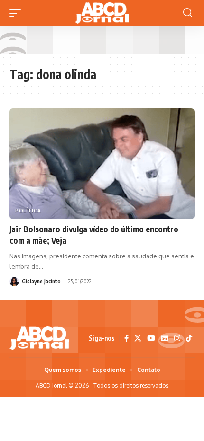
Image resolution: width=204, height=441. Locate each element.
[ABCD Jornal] (102, 13)
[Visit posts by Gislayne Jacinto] (14, 281)
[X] (138, 338)
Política (28, 210)
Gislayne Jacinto (41, 281)
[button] (17, 13)
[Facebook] (126, 338)
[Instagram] (177, 338)
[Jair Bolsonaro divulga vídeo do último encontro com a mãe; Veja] (102, 163)
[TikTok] (189, 338)
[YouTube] (151, 338)
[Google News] (164, 338)
